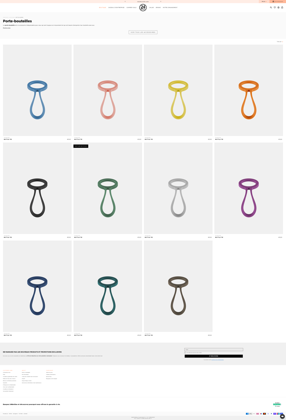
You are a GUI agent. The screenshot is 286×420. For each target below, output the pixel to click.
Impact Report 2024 (26, 380)
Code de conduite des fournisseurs (30, 376)
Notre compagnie (26, 372)
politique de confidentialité (217, 359)
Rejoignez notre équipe (51, 378)
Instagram (15, 413)
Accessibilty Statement (8, 391)
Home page (5, 17)
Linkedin (25, 413)
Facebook (5, 413)
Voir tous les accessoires (143, 32)
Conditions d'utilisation (8, 389)
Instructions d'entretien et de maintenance (31, 382)
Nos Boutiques (25, 374)
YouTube (21, 413)
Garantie (5, 382)
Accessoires (12, 17)
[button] (125, 1)
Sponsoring (48, 376)
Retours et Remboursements (9, 380)
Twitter (10, 413)
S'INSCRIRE (213, 356)
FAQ (4, 374)
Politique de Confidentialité (9, 384)
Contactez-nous (6, 372)
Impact (23, 378)
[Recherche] (271, 7)
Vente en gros (49, 372)
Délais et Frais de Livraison (9, 378)
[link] (37, 93)
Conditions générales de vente (10, 376)
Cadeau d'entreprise (50, 374)
